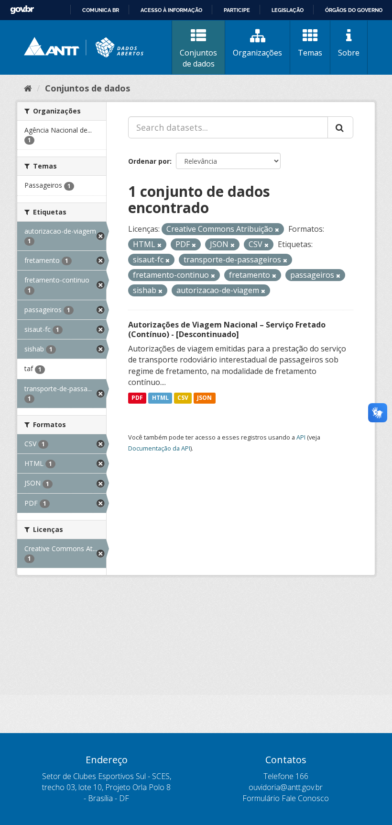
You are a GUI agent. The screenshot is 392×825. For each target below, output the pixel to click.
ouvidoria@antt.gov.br (286, 787)
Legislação (288, 10)
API (300, 437)
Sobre (348, 52)
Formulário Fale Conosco (285, 798)
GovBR (22, 9)
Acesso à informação (171, 10)
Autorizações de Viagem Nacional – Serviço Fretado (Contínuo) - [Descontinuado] (227, 329)
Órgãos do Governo (353, 10)
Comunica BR (100, 10)
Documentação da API (159, 448)
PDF (137, 398)
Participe (237, 10)
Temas (310, 52)
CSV (182, 398)
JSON (204, 398)
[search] (340, 127)
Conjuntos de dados (198, 58)
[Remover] (277, 229)
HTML (160, 398)
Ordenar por (149, 161)
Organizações (257, 52)
